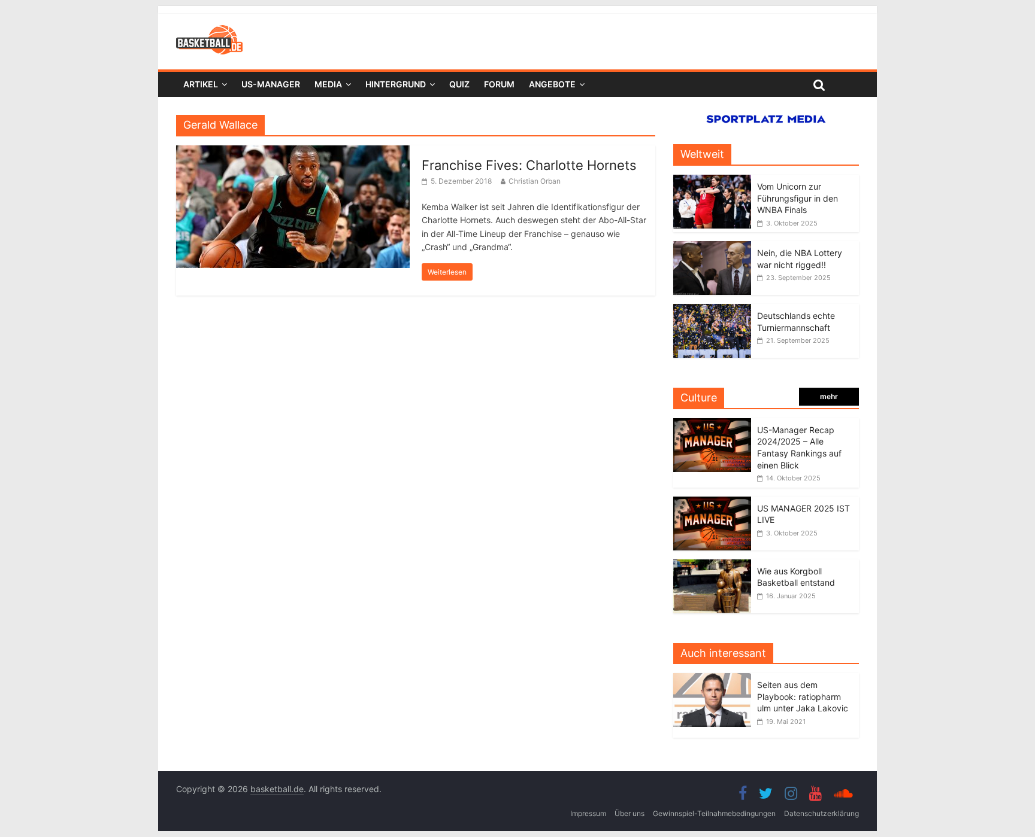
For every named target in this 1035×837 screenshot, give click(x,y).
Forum (499, 84)
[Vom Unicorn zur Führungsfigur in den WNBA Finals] (712, 181)
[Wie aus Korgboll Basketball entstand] (712, 566)
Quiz (459, 84)
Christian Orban (535, 180)
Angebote (552, 84)
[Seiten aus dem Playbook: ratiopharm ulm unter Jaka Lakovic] (715, 679)
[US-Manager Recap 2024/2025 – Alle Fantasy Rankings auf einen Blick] (712, 424)
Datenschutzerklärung (821, 813)
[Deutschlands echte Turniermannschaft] (712, 310)
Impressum (588, 813)
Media (328, 84)
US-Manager (270, 84)
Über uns (629, 813)
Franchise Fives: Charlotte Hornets (529, 165)
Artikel (200, 84)
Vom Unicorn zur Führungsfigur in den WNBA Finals (797, 198)
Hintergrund (395, 84)
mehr (829, 396)
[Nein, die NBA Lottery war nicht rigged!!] (712, 247)
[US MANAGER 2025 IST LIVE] (712, 503)
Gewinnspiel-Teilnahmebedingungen (714, 813)
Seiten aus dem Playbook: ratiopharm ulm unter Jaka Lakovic (802, 696)
